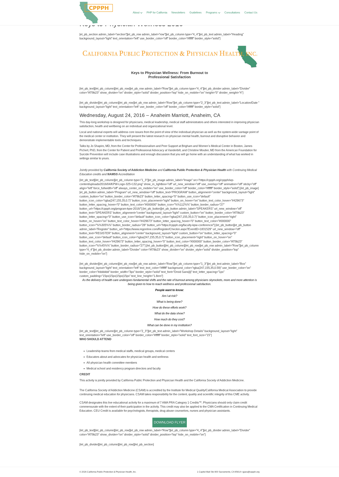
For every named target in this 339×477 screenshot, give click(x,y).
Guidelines (195, 12)
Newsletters (178, 12)
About (136, 12)
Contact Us (250, 12)
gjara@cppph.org (251, 472)
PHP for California (157, 12)
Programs (211, 12)
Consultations (232, 12)
